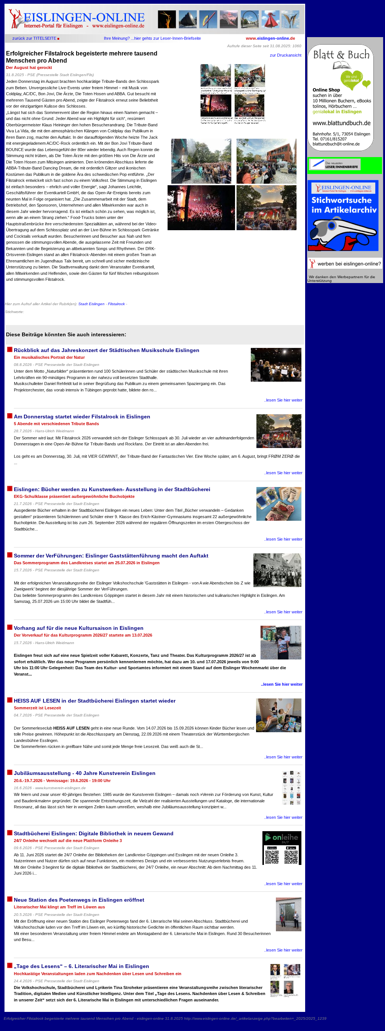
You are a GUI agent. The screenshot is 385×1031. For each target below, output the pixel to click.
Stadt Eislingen (91, 304)
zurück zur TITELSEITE (34, 38)
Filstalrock (116, 304)
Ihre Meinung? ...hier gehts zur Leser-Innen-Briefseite (152, 38)
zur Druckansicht (285, 55)
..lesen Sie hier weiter (283, 400)
